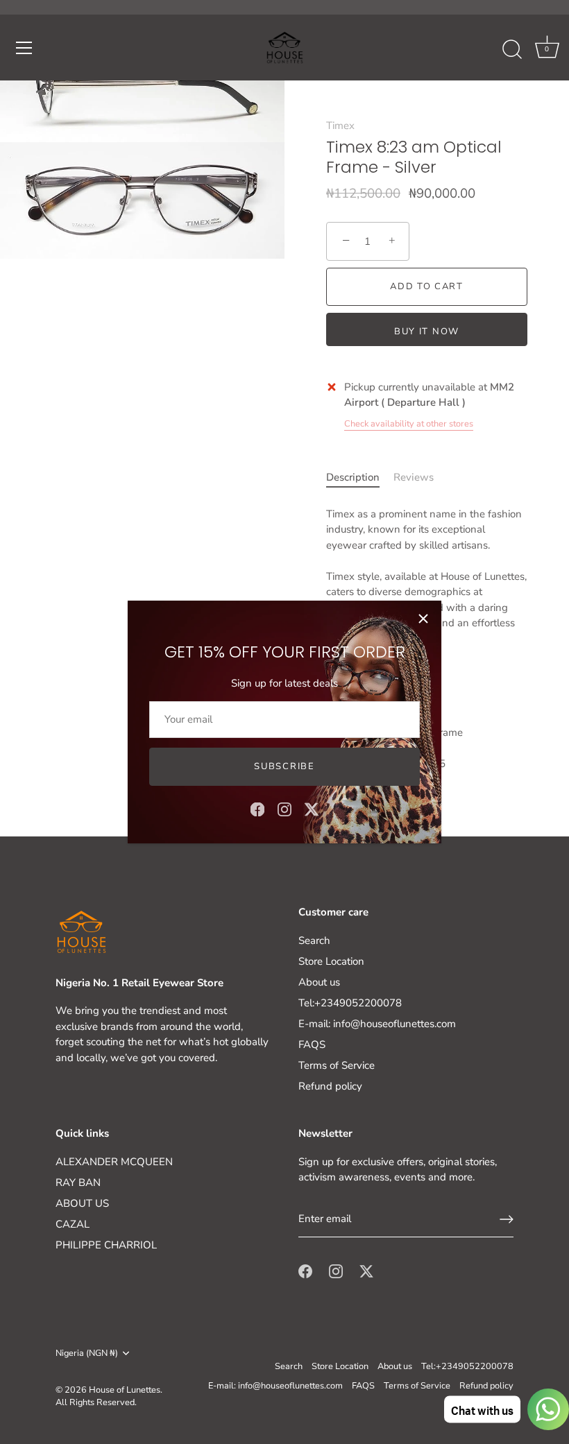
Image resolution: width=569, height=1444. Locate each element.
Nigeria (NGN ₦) (87, 1353)
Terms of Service (336, 1065)
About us (319, 982)
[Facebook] (257, 809)
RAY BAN (78, 1182)
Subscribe (284, 766)
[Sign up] (506, 1219)
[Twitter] (312, 809)
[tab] (359, 477)
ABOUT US (82, 1203)
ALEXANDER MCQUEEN (114, 1162)
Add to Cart (427, 286)
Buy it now (426, 331)
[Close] (423, 618)
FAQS (311, 1044)
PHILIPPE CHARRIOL (106, 1245)
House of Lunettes (124, 1390)
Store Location (331, 961)
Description (353, 477)
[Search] (512, 50)
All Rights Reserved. (96, 1402)
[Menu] (24, 48)
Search (314, 940)
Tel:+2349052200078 (350, 1003)
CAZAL (73, 1224)
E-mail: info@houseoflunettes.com (377, 1024)
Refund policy (330, 1086)
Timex (340, 125)
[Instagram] (284, 809)
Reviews (413, 477)
